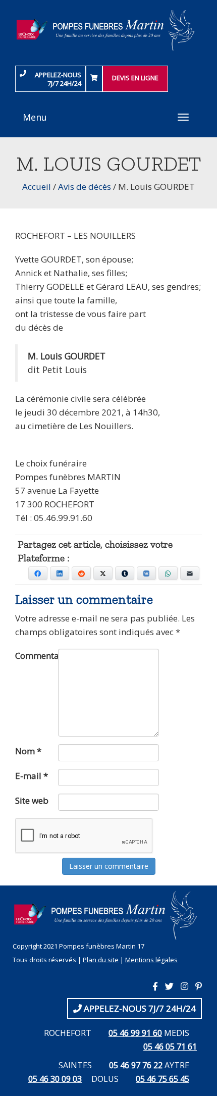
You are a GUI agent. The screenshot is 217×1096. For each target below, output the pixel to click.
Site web (31, 800)
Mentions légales (151, 959)
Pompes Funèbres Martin (108, 30)
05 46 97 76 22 (135, 1065)
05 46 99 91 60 (135, 1032)
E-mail (31, 775)
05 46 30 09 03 (55, 1078)
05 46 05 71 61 (170, 1046)
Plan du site (101, 959)
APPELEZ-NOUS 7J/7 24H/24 (58, 79)
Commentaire (36, 655)
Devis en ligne (135, 77)
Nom (28, 751)
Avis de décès (84, 186)
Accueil (36, 186)
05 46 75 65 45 (162, 1078)
